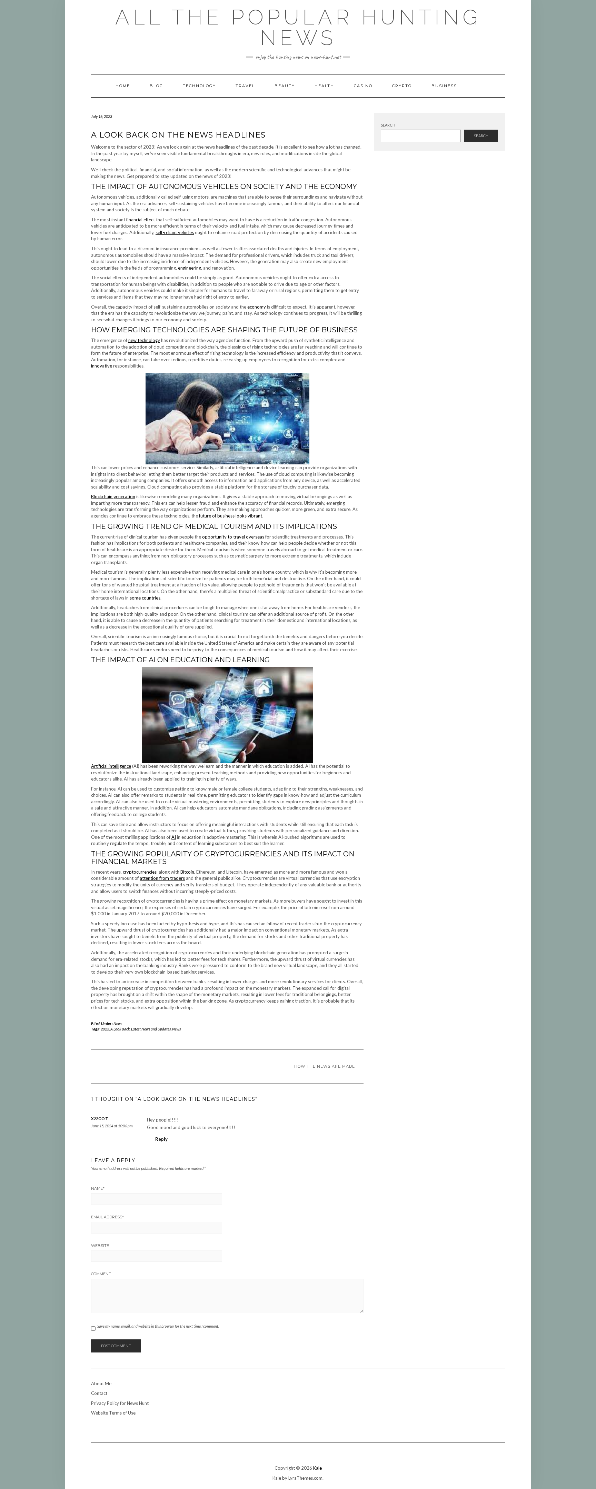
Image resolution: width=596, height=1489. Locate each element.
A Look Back (120, 1029)
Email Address (107, 1217)
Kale (317, 1468)
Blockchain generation (113, 496)
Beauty (285, 85)
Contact (99, 1393)
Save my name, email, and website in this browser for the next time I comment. (158, 1326)
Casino (363, 85)
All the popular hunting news (298, 27)
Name (98, 1188)
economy (256, 307)
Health (324, 85)
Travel (245, 85)
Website (100, 1245)
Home (123, 85)
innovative (101, 366)
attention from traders (162, 878)
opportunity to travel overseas (233, 537)
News (117, 1023)
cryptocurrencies (140, 872)
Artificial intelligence (111, 766)
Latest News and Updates (151, 1029)
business (444, 85)
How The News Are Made (324, 1066)
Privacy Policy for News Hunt (120, 1403)
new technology (144, 340)
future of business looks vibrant (230, 516)
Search (388, 125)
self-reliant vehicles (175, 232)
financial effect (140, 219)
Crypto (402, 85)
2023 (105, 1029)
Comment (101, 1273)
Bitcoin (187, 872)
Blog (156, 85)
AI (173, 837)
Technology (199, 85)
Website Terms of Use (113, 1413)
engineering (189, 268)
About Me (101, 1383)
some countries (145, 598)
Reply (161, 1139)
